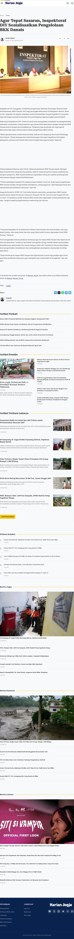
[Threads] (67, 911)
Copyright (3, 915)
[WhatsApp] (72, 911)
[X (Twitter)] (54, 911)
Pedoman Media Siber (7, 912)
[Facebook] (49, 911)
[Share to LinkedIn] (66, 292)
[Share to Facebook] (55, 292)
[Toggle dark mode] (72, 3)
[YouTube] (63, 911)
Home (2, 15)
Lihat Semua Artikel (7, 516)
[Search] (67, 3)
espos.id (27, 908)
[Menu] (2, 3)
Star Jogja (27, 915)
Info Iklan (3, 925)
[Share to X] (59, 292)
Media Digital (10, 38)
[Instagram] (58, 911)
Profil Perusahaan (6, 919)
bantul (8, 286)
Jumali (9, 298)
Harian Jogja (33, 275)
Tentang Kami (4, 908)
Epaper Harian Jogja (15, 278)
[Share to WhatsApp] (62, 292)
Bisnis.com (27, 912)
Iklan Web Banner (6, 922)
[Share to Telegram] (69, 292)
